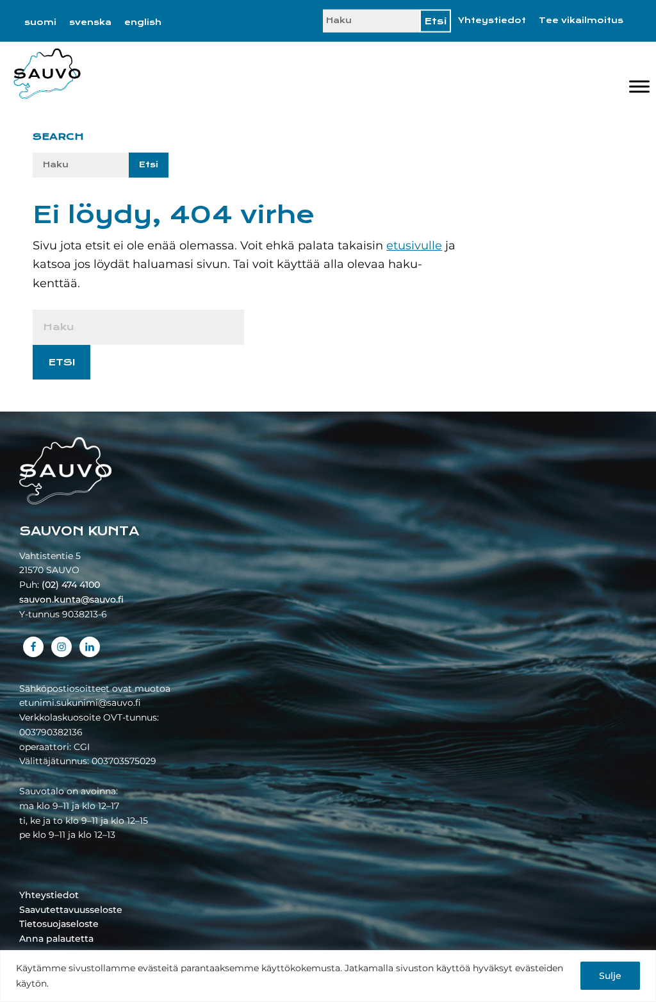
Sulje (610, 975)
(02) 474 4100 (71, 584)
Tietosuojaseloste (59, 924)
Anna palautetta (56, 938)
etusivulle (414, 245)
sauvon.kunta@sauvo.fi (71, 599)
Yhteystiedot (492, 20)
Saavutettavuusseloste (70, 909)
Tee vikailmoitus (581, 20)
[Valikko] (639, 86)
